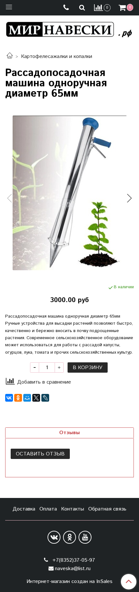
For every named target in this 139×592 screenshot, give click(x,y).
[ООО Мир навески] (69, 28)
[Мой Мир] (27, 398)
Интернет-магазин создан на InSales (69, 581)
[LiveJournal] (45, 398)
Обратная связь (107, 509)
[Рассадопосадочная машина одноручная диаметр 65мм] (69, 193)
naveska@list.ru (73, 568)
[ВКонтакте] (9, 398)
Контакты (72, 509)
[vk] (54, 537)
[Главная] (9, 56)
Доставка (24, 509)
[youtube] (85, 537)
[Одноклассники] (18, 398)
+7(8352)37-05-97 (73, 560)
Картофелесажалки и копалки (56, 56)
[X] (36, 398)
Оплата (48, 509)
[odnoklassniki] (69, 537)
